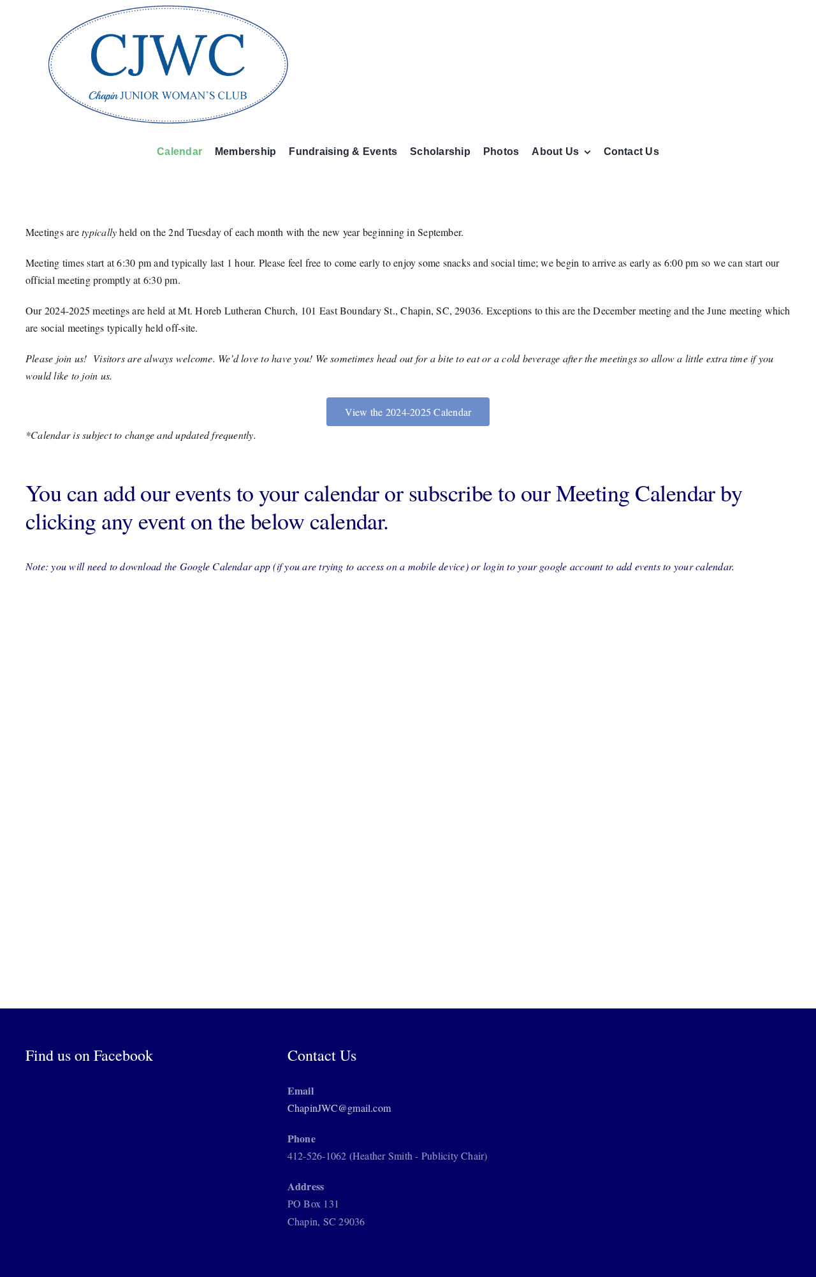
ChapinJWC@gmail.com (339, 1107)
